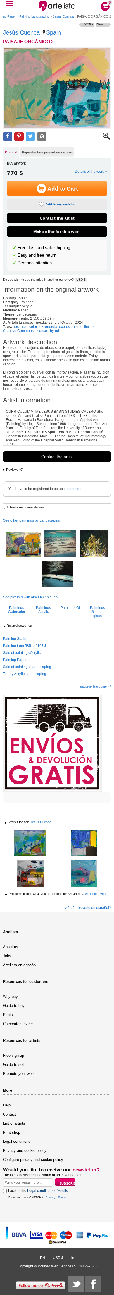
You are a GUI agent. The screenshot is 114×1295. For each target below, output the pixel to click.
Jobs (7, 956)
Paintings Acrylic (43, 610)
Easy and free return (37, 255)
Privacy (50, 1197)
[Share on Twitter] (30, 136)
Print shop (11, 1132)
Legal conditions (16, 1141)
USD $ (81, 279)
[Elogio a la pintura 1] (30, 874)
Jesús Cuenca (63, 16)
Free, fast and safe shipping (44, 247)
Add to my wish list (60, 204)
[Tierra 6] (30, 843)
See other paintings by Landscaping (31, 520)
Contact (9, 1114)
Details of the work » (91, 171)
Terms (62, 1197)
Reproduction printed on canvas (47, 152)
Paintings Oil (71, 608)
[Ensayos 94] (57, 574)
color (33, 327)
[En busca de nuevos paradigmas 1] (84, 843)
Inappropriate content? (95, 686)
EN (42, 1258)
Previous (87, 23)
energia (51, 327)
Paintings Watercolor (16, 610)
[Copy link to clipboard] (41, 136)
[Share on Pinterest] (19, 136)
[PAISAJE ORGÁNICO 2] (57, 88)
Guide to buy (14, 1005)
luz (41, 327)
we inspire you (95, 893)
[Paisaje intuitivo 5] (84, 874)
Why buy (10, 996)
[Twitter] (76, 1284)
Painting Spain (14, 639)
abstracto (20, 327)
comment (74, 489)
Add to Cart (62, 189)
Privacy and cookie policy (24, 1150)
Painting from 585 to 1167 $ (24, 646)
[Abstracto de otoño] (23, 544)
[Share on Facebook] (7, 136)
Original (11, 152)
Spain (53, 32)
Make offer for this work (57, 231)
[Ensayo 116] (60, 544)
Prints (8, 1015)
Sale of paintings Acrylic (22, 653)
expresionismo (70, 327)
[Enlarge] (106, 138)
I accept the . (40, 1191)
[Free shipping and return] (52, 743)
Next (99, 23)
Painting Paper (15, 660)
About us (10, 947)
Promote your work (19, 1073)
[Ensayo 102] (94, 544)
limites (89, 327)
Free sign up (13, 1055)
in (72, 1258)
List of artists (14, 1123)
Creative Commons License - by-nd (31, 331)
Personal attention (35, 263)
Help (7, 1105)
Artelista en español (20, 965)
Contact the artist (57, 218)
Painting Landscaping (34, 16)
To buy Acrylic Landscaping (24, 674)
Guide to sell (13, 1064)
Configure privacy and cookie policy (33, 1159)
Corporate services (19, 1024)
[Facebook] (93, 1284)
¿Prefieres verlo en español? (88, 908)
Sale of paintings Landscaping (27, 667)
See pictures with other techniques (30, 597)
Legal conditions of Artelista (49, 1191)
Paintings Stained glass (97, 612)
